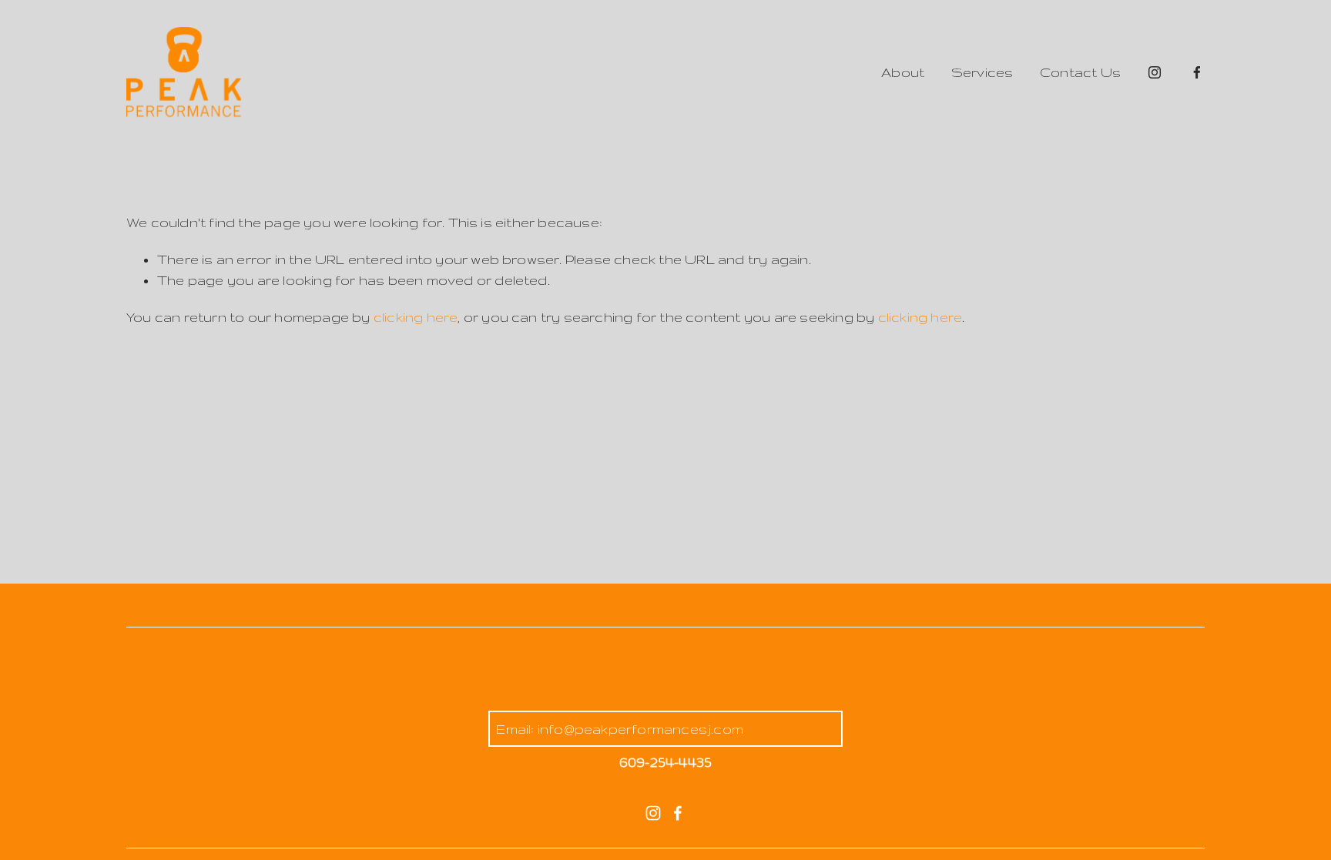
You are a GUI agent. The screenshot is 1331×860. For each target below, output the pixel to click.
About (902, 72)
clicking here (416, 317)
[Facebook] (1197, 72)
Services (982, 72)
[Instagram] (1154, 72)
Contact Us (1080, 72)
